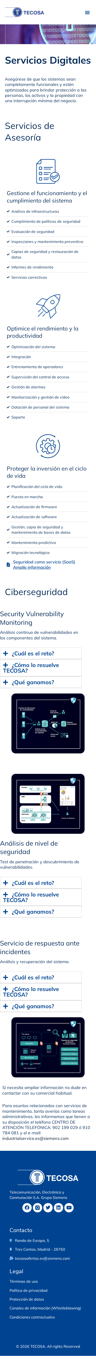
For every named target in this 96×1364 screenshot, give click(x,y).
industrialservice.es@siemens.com (35, 1138)
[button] (87, 12)
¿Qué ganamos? (33, 682)
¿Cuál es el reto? (33, 653)
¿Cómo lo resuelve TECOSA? (31, 667)
